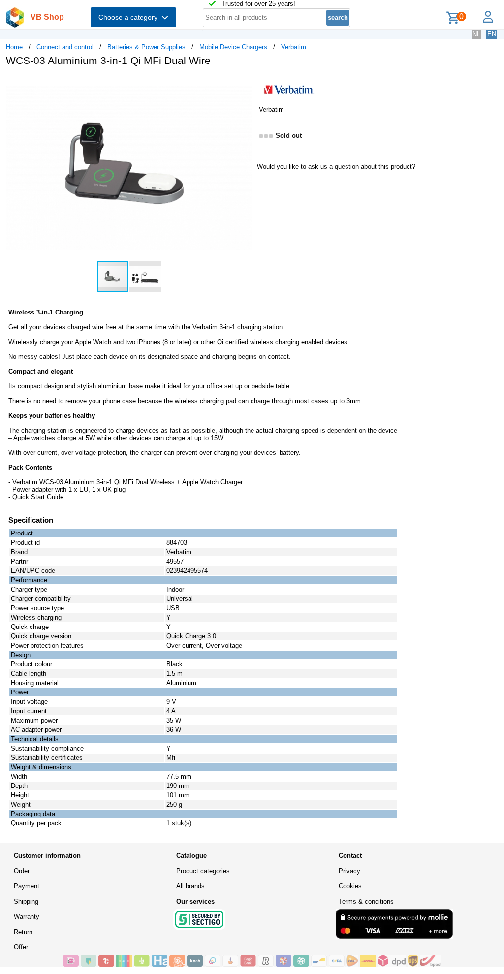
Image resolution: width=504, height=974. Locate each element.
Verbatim (293, 47)
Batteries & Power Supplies (146, 47)
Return (23, 932)
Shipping (26, 901)
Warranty (26, 916)
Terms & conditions (366, 901)
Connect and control (65, 47)
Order (22, 871)
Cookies (350, 886)
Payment (26, 886)
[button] (243, 84)
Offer (21, 947)
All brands (190, 886)
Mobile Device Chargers (233, 47)
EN (491, 34)
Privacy (349, 871)
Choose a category (129, 17)
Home (14, 47)
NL (476, 34)
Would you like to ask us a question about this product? (336, 166)
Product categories (203, 871)
